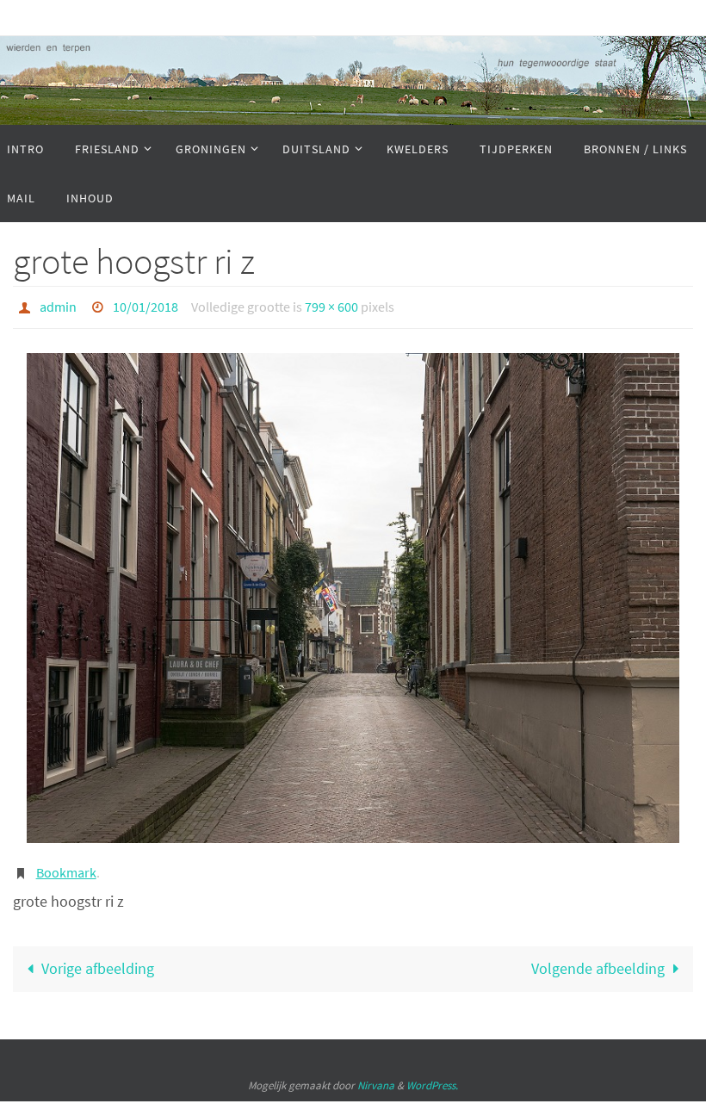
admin (58, 304)
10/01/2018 (145, 304)
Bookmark (66, 866)
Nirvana (375, 1076)
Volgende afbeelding (598, 960)
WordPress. (432, 1076)
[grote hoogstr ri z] (353, 593)
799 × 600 (331, 304)
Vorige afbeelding (97, 960)
